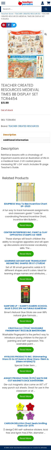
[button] (45, 34)
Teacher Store (7, 13)
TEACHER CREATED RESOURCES (27, 13)
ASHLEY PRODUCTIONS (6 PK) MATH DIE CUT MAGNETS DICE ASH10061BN (25, 379)
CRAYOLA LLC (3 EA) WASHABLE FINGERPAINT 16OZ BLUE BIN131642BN (25, 329)
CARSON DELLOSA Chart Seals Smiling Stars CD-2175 (25, 424)
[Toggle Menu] (3, 3)
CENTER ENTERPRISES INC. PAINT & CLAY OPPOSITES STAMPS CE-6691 (25, 233)
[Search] (46, 9)
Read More (25, 225)
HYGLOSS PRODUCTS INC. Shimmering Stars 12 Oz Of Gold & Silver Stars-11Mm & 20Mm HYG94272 (25, 359)
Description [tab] (9, 134)
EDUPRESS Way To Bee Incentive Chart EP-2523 (25, 205)
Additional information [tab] (15, 140)
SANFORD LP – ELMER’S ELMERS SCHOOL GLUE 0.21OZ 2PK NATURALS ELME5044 (25, 307)
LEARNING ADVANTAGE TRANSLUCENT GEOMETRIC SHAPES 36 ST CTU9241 (25, 262)
